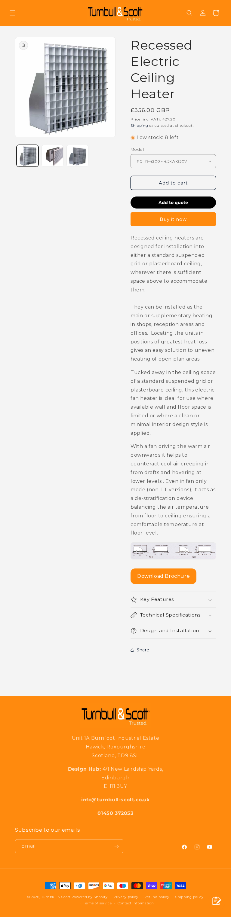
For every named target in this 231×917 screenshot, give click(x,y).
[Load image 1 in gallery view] (27, 156)
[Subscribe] (116, 846)
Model (137, 149)
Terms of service (97, 903)
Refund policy (156, 897)
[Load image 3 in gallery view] (77, 156)
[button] (12, 13)
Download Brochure (163, 576)
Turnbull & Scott (55, 897)
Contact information (136, 903)
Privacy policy (125, 897)
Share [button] (143, 650)
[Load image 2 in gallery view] (52, 156)
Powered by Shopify (90, 897)
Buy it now (173, 219)
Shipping (139, 125)
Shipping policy (189, 897)
